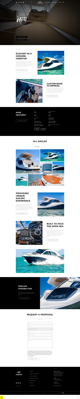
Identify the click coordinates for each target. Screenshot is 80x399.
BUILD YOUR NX (21, 36)
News (31, 383)
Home (17, 49)
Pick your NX (54, 2)
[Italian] (23, 2)
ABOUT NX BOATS (47, 2)
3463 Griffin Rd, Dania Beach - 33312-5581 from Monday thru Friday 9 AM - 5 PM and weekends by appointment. (59, 374)
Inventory (33, 380)
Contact (59, 2)
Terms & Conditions (32, 355)
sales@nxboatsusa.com (57, 385)
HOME (31, 371)
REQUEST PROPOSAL (20, 39)
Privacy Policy (49, 354)
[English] (16, 2)
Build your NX (34, 378)
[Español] (21, 2)
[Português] (18, 2)
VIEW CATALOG (20, 120)
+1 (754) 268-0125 (56, 383)
